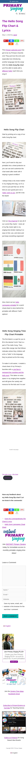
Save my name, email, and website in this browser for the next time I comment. (14, 606)
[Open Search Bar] (16, 13)
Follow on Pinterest (11, 738)
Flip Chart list (12, 221)
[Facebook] (11, 41)
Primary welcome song (13, 50)
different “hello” (7, 71)
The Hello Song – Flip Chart (10, 474)
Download (8, 478)
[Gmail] (21, 41)
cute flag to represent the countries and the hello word (13, 372)
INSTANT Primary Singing (16, 544)
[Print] (10, 44)
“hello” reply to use (8, 193)
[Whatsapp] (16, 41)
